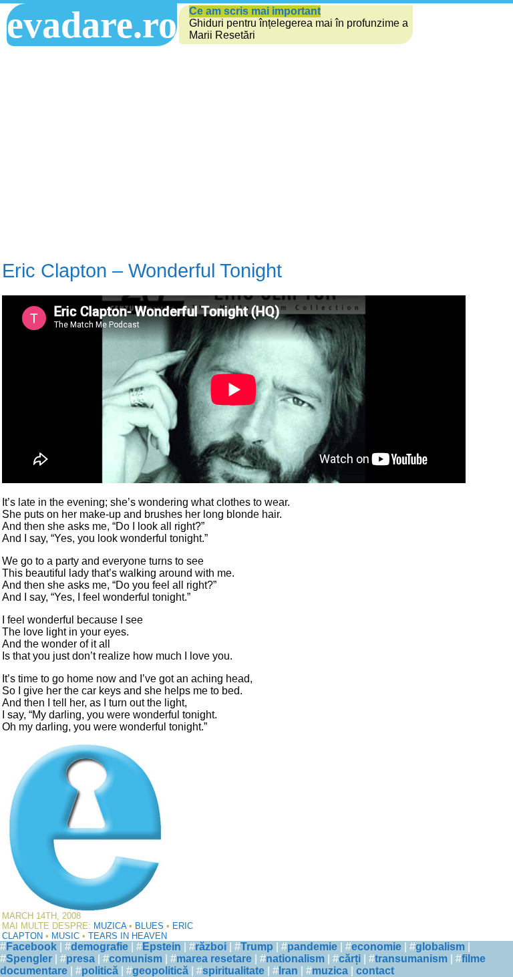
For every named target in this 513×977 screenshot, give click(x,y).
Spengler (29, 958)
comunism (135, 958)
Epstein (161, 946)
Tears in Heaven (127, 936)
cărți (350, 958)
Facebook (31, 946)
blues (149, 926)
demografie (99, 946)
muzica (330, 970)
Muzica (110, 926)
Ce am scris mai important (255, 11)
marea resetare (214, 958)
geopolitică (160, 970)
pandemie (312, 946)
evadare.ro (92, 24)
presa (80, 958)
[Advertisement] (234, 153)
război (210, 946)
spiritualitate (233, 970)
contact (375, 970)
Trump (256, 946)
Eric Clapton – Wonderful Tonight (142, 270)
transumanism (411, 958)
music (65, 936)
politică (99, 970)
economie (376, 946)
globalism (440, 946)
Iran (288, 970)
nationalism (295, 958)
